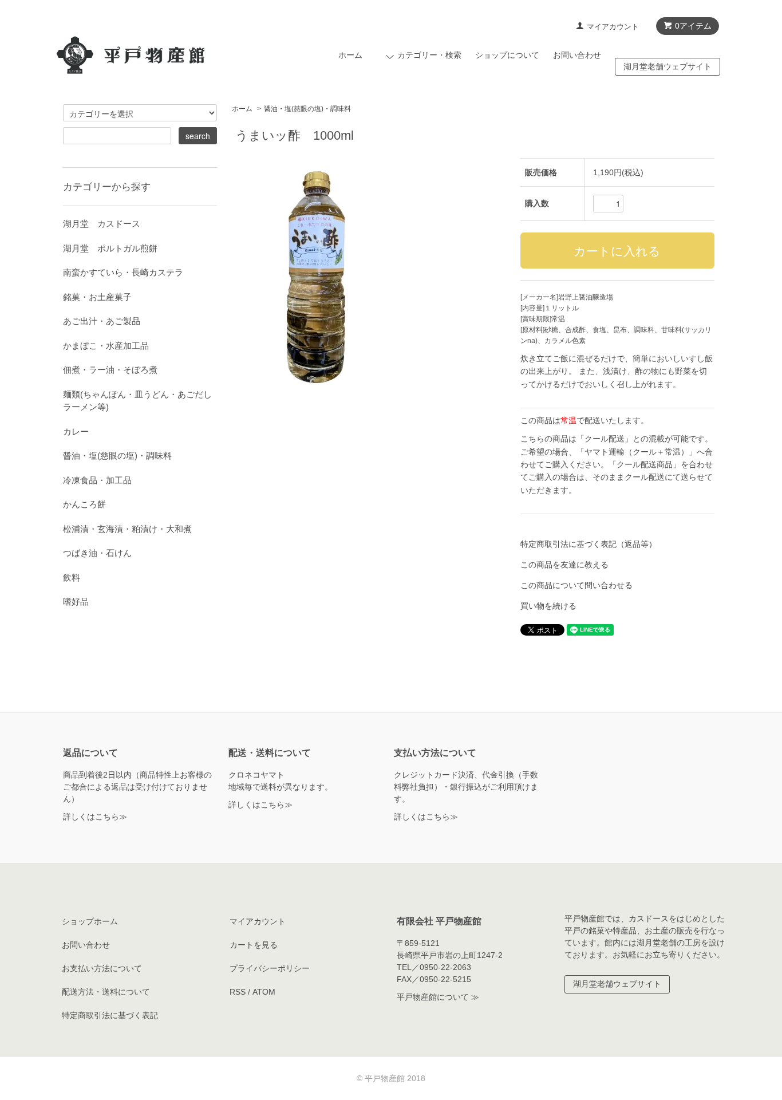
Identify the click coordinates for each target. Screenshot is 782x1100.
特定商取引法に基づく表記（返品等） (588, 544)
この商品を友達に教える (564, 564)
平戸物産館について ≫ (438, 997)
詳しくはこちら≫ (95, 816)
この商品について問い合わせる (576, 585)
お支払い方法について (102, 968)
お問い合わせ (577, 55)
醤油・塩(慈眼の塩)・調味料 (307, 109)
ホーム (350, 55)
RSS (238, 991)
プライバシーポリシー (270, 968)
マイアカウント (613, 26)
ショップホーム (90, 921)
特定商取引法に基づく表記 (110, 1015)
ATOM (263, 991)
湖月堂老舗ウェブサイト (667, 66)
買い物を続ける (548, 605)
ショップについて (507, 55)
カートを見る (254, 944)
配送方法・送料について (106, 991)
